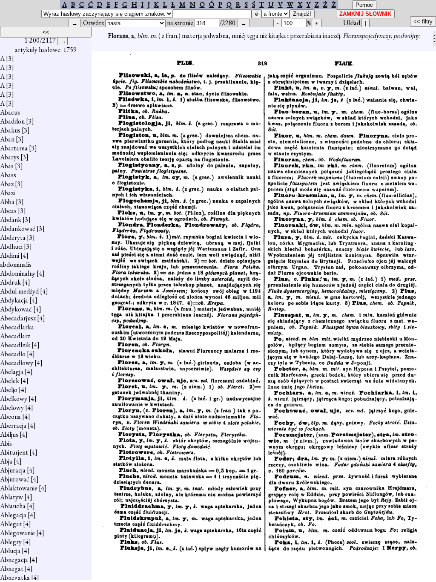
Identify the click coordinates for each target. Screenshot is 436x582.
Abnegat (11, 568)
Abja (6, 461)
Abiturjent (14, 452)
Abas (7, 165)
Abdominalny (17, 273)
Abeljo (8, 389)
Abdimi (9, 255)
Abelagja (11, 371)
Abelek (9, 380)
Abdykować (16, 309)
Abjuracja (13, 470)
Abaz (7, 183)
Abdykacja (14, 300)
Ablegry (11, 541)
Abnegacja (14, 559)
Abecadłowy (16, 362)
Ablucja (10, 550)
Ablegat (11, 523)
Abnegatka (15, 577)
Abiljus (9, 434)
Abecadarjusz (18, 318)
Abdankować (17, 228)
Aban (7, 139)
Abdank (10, 219)
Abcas (8, 210)
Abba (7, 201)
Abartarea (14, 148)
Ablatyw (11, 497)
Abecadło (13, 353)
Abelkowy (13, 398)
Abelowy (12, 407)
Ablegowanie (17, 532)
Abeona (10, 416)
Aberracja (13, 425)
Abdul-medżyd (19, 291)
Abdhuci (11, 246)
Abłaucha (13, 505)
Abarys (9, 157)
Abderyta (13, 237)
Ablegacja (13, 514)
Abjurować (14, 479)
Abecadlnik (15, 344)
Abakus (10, 130)
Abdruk (10, 282)
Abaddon (12, 121)
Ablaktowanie (18, 488)
